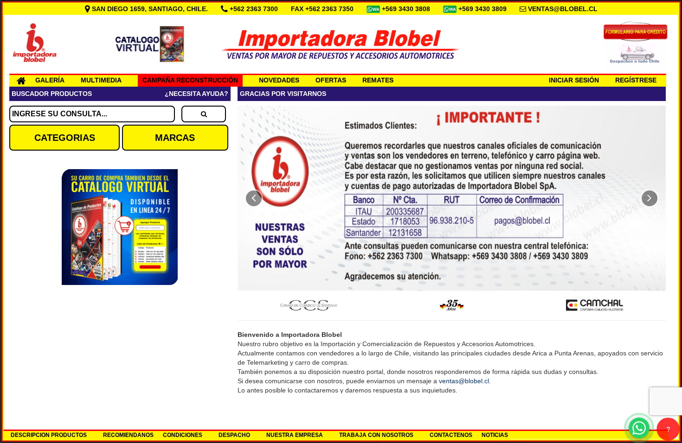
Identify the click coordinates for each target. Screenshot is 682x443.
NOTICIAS (495, 435)
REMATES (377, 80)
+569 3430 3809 (483, 9)
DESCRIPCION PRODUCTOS (49, 435)
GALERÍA (49, 80)
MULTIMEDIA (101, 80)
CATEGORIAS (64, 138)
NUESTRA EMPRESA (294, 435)
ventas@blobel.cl (464, 381)
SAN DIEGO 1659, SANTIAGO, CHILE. (150, 9)
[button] (253, 198)
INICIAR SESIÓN (574, 80)
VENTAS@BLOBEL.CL (563, 9)
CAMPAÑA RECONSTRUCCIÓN (190, 80)
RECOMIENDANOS (128, 435)
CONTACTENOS (451, 435)
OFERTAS (330, 80)
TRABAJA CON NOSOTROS (376, 435)
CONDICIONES (182, 435)
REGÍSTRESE (635, 80)
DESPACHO (234, 435)
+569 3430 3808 (407, 9)
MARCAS (175, 138)
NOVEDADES (279, 80)
